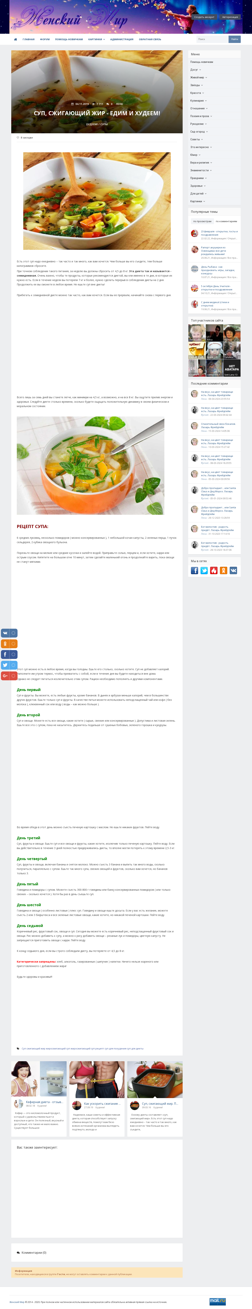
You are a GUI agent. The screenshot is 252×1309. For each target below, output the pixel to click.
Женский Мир (17, 1302)
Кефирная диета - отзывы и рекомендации (45, 1102)
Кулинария (197, 100)
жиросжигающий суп (58, 1048)
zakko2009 (212, 374)
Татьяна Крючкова (229, 359)
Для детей (196, 193)
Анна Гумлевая (212, 341)
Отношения (197, 108)
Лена (192, 339)
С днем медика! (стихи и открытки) (215, 304)
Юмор (193, 154)
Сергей (193, 357)
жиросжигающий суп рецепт (87, 1048)
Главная (28, 39)
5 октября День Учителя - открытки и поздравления (216, 287)
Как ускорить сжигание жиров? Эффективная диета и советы (103, 1103)
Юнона (193, 374)
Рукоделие (197, 123)
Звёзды (195, 85)
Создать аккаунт (204, 17)
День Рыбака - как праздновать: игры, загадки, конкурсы (218, 270)
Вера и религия (199, 162)
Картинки (95, 39)
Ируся (210, 357)
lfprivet (204, 414)
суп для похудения (115, 1048)
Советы (195, 139)
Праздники (197, 178)
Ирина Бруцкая (228, 341)
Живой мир (197, 77)
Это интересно (199, 147)
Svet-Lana (229, 374)
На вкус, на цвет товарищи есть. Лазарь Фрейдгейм (217, 393)
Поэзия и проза (199, 116)
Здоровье (196, 185)
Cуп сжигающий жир (33, 1048)
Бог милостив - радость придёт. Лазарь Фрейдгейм (217, 528)
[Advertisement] (97, 350)
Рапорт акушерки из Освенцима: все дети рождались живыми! (213, 251)
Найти (234, 39)
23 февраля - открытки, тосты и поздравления (219, 233)
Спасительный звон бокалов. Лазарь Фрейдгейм (218, 425)
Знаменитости (199, 170)
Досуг (194, 69)
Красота (195, 92)
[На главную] (29, 16)
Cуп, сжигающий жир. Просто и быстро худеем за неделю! (161, 1103)
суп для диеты (135, 1048)
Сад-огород (197, 131)
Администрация (121, 39)
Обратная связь (150, 39)
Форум (45, 39)
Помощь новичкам (69, 39)
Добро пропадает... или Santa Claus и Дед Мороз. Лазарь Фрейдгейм (218, 491)
